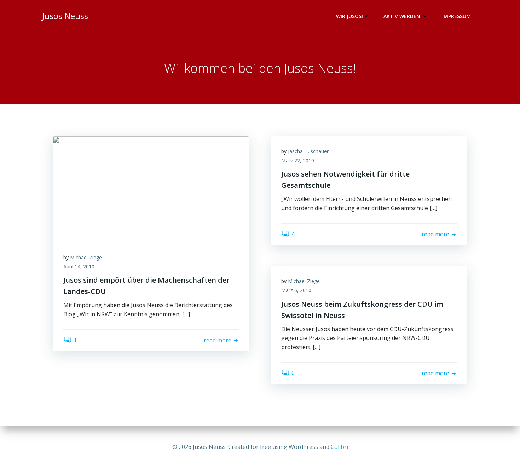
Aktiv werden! (402, 16)
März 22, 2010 (297, 160)
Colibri (339, 447)
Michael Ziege (86, 257)
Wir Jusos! (349, 16)
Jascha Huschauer (308, 151)
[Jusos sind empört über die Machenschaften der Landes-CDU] (151, 188)
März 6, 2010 (296, 290)
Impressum (456, 16)
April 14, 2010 (78, 266)
